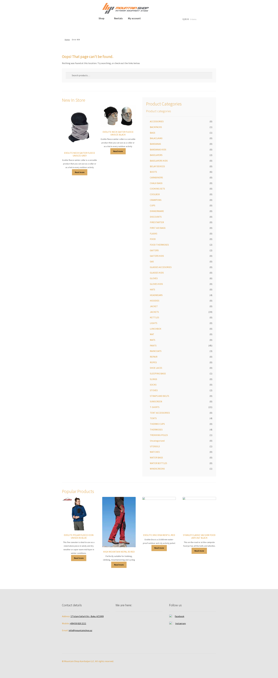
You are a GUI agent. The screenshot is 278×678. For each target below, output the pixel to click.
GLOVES (154, 278)
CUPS (152, 205)
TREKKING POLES (159, 435)
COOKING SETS (157, 188)
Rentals (118, 18)
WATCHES (155, 451)
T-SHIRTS (154, 407)
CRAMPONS (155, 199)
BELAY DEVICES (157, 166)
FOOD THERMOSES (159, 244)
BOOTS (153, 171)
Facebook (179, 616)
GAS (152, 261)
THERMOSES (156, 429)
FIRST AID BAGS (157, 227)
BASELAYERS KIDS (159, 160)
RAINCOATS (155, 351)
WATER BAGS (156, 457)
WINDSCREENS (157, 468)
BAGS (152, 132)
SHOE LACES (156, 367)
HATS (152, 289)
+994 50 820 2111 (78, 623)
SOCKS (153, 384)
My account (134, 18)
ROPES (153, 362)
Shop (101, 18)
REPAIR (153, 356)
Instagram (180, 623)
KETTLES (154, 317)
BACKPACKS (156, 127)
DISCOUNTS (156, 216)
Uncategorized (157, 440)
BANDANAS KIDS (158, 149)
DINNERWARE (157, 211)
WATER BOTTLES (158, 463)
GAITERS (154, 250)
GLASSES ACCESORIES (161, 267)
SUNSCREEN (156, 401)
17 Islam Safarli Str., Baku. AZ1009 (87, 616)
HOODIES (154, 300)
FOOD (153, 239)
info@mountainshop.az (80, 630)
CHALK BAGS (156, 183)
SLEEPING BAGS (158, 373)
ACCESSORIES (157, 121)
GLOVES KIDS (156, 283)
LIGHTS (153, 323)
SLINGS (153, 379)
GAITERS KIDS (157, 255)
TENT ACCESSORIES (160, 412)
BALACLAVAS (156, 138)
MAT (152, 334)
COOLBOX (155, 194)
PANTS (153, 345)
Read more (79, 172)
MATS (152, 339)
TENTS (153, 418)
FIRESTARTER (157, 222)
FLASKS (153, 233)
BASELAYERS (156, 155)
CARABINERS (156, 177)
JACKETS (154, 311)
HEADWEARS (156, 295)
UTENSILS (155, 446)
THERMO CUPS (157, 423)
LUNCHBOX (155, 328)
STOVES (154, 390)
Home (67, 39)
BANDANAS (155, 143)
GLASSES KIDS (157, 272)
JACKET (154, 306)
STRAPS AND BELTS (159, 395)
